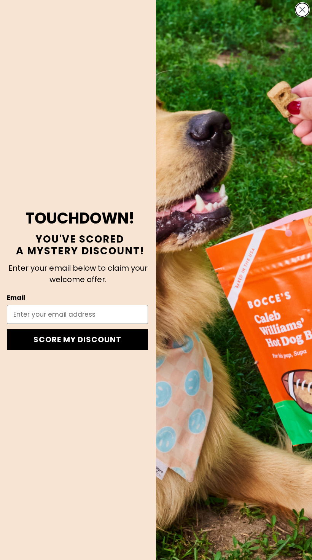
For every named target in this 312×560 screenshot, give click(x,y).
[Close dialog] (302, 9)
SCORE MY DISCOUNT (77, 339)
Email (16, 297)
